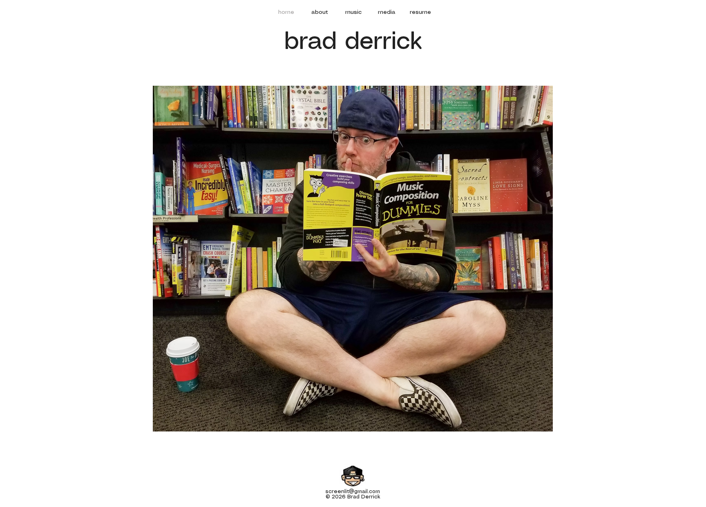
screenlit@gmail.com (353, 491)
